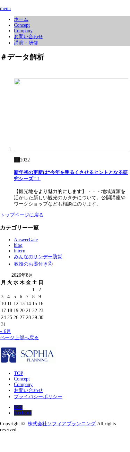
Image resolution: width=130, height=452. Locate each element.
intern (19, 250)
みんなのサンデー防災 (38, 256)
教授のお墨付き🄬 (33, 264)
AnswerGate (26, 239)
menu (5, 8)
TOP (18, 373)
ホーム (21, 19)
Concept (22, 25)
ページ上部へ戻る (19, 337)
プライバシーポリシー (38, 396)
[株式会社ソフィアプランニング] (28, 361)
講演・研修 (26, 42)
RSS (18, 407)
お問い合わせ (28, 36)
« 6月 (5, 331)
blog (18, 245)
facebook (23, 413)
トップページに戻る (22, 215)
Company (23, 30)
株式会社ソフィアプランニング (62, 423)
